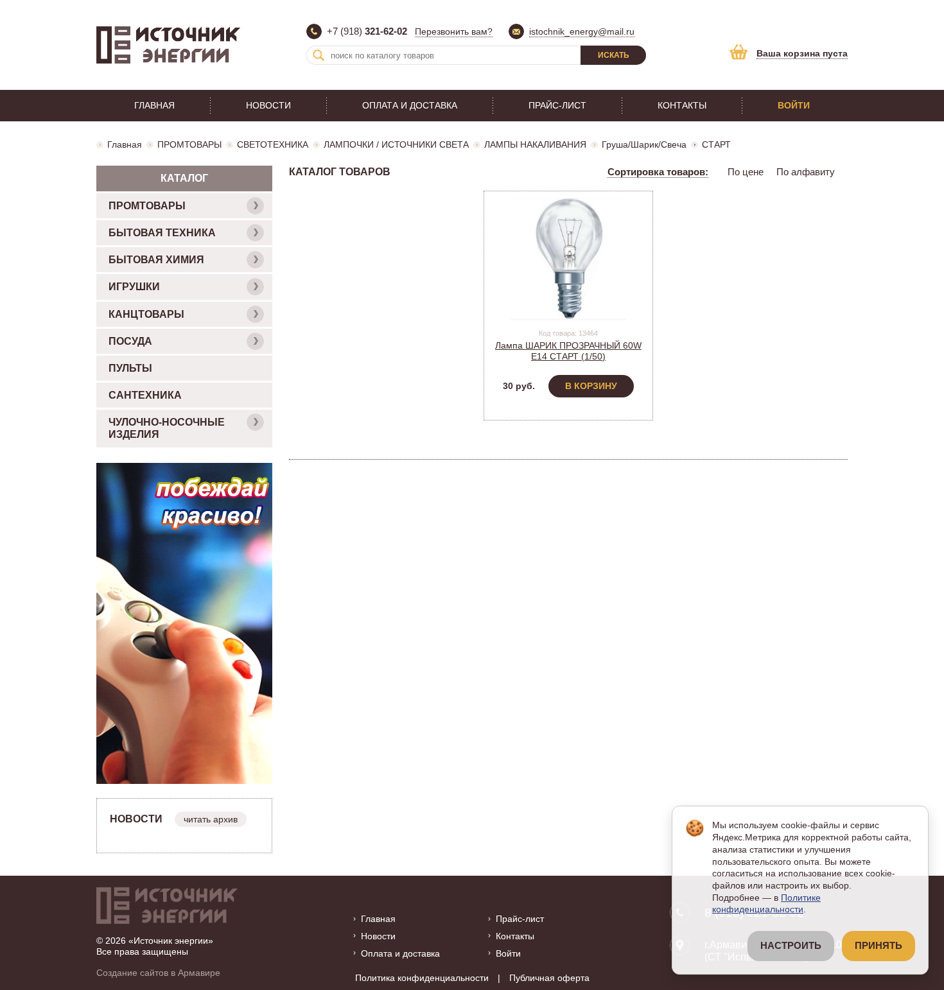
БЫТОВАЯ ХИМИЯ (156, 259)
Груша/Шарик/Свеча (644, 144)
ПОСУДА (130, 341)
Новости (268, 105)
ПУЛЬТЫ (130, 368)
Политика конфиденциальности (422, 978)
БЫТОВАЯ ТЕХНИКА (162, 232)
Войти (794, 105)
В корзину (591, 386)
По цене (746, 171)
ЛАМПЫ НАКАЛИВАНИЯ (535, 144)
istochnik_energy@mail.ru (581, 31)
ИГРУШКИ (134, 286)
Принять (878, 946)
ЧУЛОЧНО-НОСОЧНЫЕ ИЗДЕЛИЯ (167, 428)
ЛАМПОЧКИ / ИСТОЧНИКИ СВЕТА (396, 144)
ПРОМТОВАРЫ (189, 144)
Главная (154, 105)
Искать (613, 55)
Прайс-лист (557, 105)
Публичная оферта (549, 978)
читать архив (211, 819)
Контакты (682, 105)
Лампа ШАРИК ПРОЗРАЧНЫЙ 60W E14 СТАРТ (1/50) (568, 350)
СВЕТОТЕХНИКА (272, 144)
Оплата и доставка (409, 105)
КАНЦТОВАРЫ (146, 314)
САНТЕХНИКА (145, 395)
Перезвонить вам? (454, 31)
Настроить (790, 946)
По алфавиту (805, 171)
